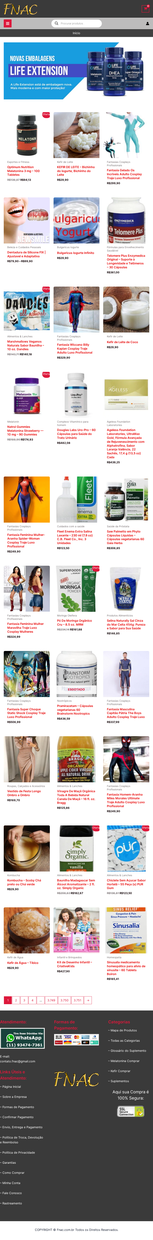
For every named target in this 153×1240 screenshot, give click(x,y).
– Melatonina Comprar (124, 1061)
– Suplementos (118, 1081)
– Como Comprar (12, 1173)
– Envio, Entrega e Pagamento (21, 1127)
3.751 (77, 1000)
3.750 (64, 1000)
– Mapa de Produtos (122, 1030)
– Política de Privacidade (17, 1152)
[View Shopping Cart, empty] (145, 9)
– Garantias (8, 1162)
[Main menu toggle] (8, 23)
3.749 (51, 1000)
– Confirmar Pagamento (17, 1117)
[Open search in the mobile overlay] (76, 23)
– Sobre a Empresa (13, 1097)
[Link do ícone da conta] (147, 23)
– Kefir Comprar (119, 1071)
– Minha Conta (10, 1183)
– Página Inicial (10, 1086)
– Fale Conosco (11, 1193)
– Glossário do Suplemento (127, 1050)
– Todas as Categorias (124, 1040)
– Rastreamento (11, 1203)
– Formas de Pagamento (17, 1107)
